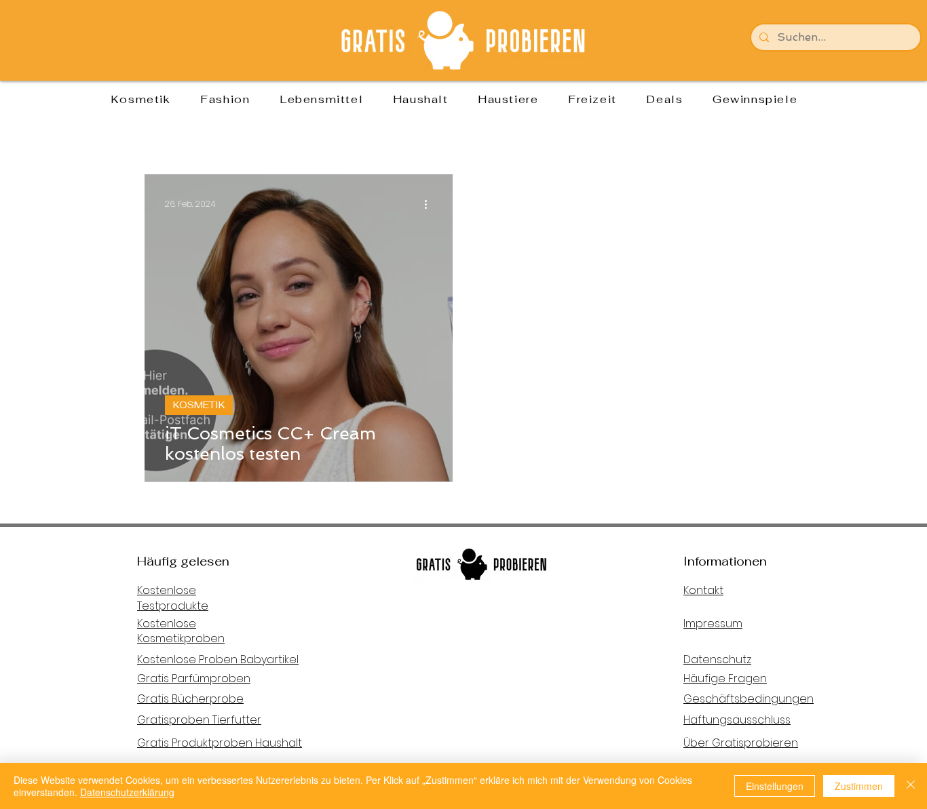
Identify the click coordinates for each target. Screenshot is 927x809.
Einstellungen (774, 786)
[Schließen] (911, 786)
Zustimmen (859, 786)
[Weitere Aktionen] (430, 204)
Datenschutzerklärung (127, 792)
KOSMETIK (199, 405)
